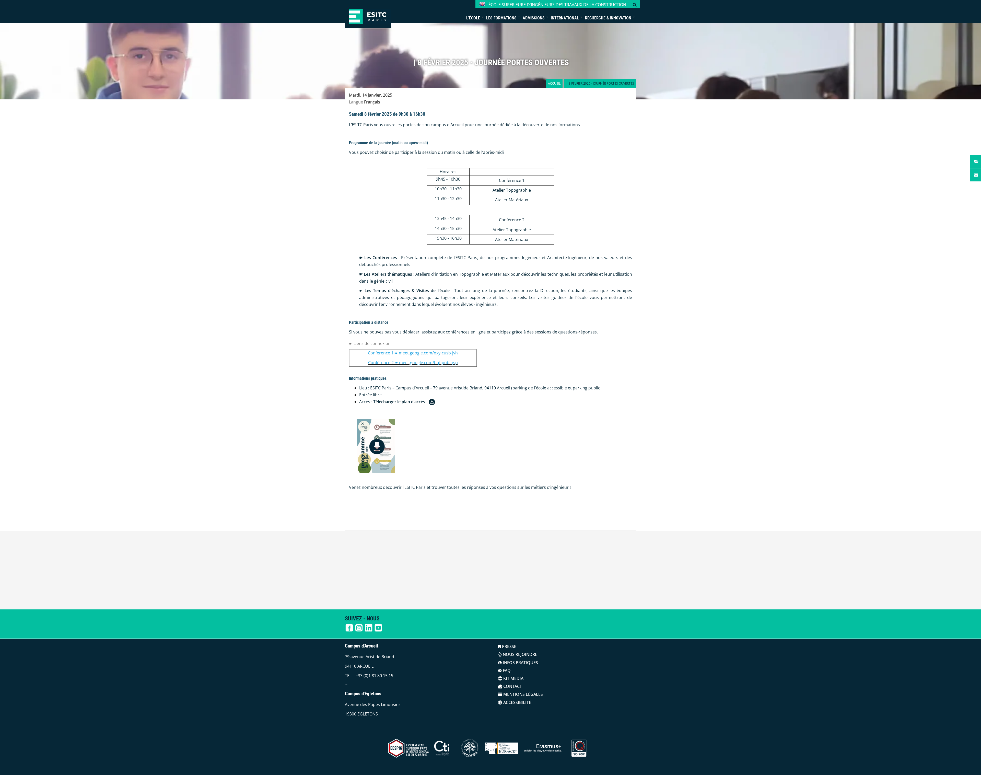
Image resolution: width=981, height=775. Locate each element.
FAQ (506, 670)
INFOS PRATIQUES (520, 662)
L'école (473, 18)
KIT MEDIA (512, 678)
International (565, 18)
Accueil (554, 83)
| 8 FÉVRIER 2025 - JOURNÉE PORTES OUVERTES (491, 62)
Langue (356, 102)
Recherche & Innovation (608, 18)
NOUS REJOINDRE (519, 654)
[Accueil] (368, 14)
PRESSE (508, 646)
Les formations (502, 18)
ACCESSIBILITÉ (516, 702)
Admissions (534, 18)
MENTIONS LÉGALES (522, 694)
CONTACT (512, 686)
